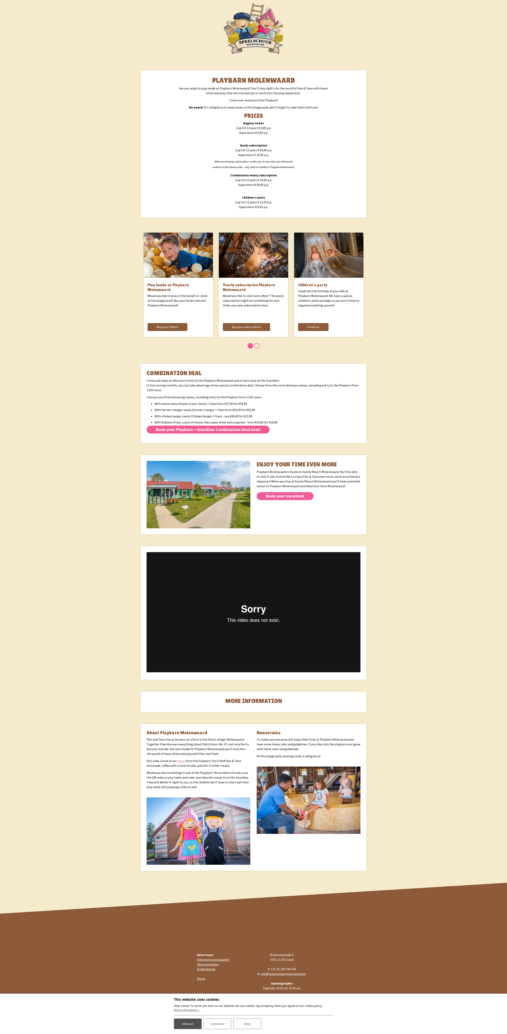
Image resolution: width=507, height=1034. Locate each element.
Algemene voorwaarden (213, 960)
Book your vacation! (285, 496)
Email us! (313, 327)
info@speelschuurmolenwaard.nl (283, 974)
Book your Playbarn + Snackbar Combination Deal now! (208, 429)
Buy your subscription (246, 327)
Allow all (187, 1024)
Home (201, 979)
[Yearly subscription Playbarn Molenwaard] (253, 255)
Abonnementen (207, 964)
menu (181, 761)
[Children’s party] (328, 255)
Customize (217, 1024)
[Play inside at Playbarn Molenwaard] (178, 255)
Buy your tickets (167, 327)
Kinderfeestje (206, 969)
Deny (247, 1024)
